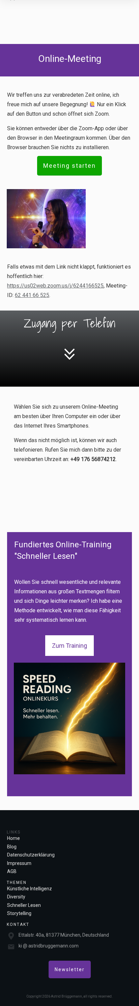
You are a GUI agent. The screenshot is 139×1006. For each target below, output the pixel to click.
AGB (12, 871)
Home (13, 838)
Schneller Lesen (24, 905)
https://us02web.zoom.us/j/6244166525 (55, 285)
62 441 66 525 (32, 295)
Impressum (19, 863)
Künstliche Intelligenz (29, 888)
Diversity (16, 896)
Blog (12, 846)
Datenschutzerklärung (31, 855)
